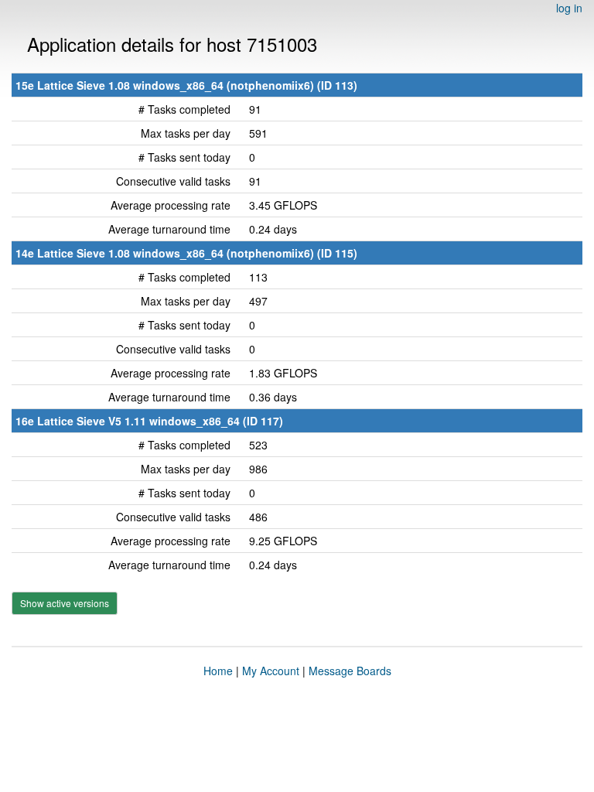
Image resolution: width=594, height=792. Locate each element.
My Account (270, 670)
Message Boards (350, 670)
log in (569, 7)
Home (218, 670)
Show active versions (64, 602)
